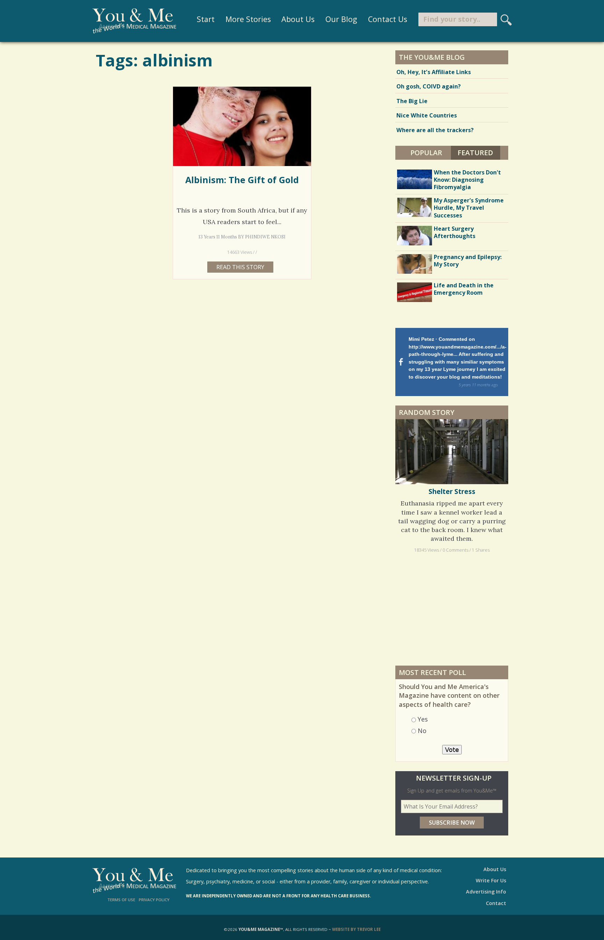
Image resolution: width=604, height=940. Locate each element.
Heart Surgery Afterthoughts (454, 232)
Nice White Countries (426, 115)
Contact (496, 903)
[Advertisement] (452, 609)
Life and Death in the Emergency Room (464, 288)
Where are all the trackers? (435, 130)
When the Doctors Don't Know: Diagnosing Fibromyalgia (467, 179)
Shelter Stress (452, 491)
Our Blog (341, 19)
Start (206, 19)
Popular (426, 152)
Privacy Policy (154, 899)
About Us (298, 19)
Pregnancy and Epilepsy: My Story (468, 260)
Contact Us (387, 19)
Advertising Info (486, 891)
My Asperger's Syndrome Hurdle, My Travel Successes (469, 207)
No (422, 730)
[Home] (134, 21)
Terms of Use (121, 899)
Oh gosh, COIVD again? (428, 86)
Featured (479, 152)
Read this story (240, 267)
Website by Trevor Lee (356, 929)
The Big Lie (411, 101)
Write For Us (491, 880)
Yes (423, 719)
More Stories (248, 19)
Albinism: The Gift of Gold (242, 180)
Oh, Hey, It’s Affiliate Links (433, 72)
